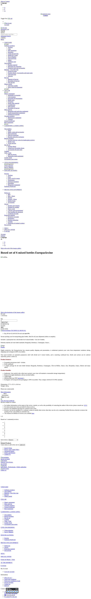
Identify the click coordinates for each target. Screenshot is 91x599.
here (33, 413)
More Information (6, 392)
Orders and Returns (9, 453)
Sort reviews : (4, 440)
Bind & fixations (9, 138)
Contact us (7, 584)
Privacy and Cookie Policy (11, 449)
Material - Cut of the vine (11, 69)
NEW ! (6, 228)
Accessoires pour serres (10, 159)
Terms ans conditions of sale (12, 581)
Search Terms (8, 448)
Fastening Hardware (10, 186)
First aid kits (7, 225)
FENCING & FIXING (10, 170)
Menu (2, 39)
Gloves (6, 204)
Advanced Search (6, 36)
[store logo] (10, 18)
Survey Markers (8, 167)
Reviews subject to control (8, 402)
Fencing (6, 173)
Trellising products (9, 45)
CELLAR (7, 90)
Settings (3, 236)
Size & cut (7, 145)
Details (3, 347)
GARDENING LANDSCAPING (14, 125)
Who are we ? (8, 577)
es (4, 11)
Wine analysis (8, 109)
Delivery (6, 585)
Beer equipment (8, 122)
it (4, 9)
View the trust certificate (7, 400)
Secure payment (8, 582)
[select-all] (22, 445)
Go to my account (9, 571)
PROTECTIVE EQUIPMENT (13, 189)
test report (20, 378)
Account (3, 234)
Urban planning (8, 165)
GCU (85, 405)
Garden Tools (8, 157)
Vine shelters (7, 63)
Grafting (6, 151)
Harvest (6, 77)
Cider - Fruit (7, 153)
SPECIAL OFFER (9, 229)
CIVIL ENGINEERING (11, 162)
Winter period (8, 84)
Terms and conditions (10, 579)
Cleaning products (9, 116)
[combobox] (9, 34)
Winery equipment (9, 93)
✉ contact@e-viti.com (10, 596)
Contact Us (7, 454)
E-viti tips (7, 231)
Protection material (9, 215)
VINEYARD (8, 42)
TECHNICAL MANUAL (18, 330)
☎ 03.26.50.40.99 (9, 595)
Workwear (7, 193)
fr (4, 7)
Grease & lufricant (9, 121)
